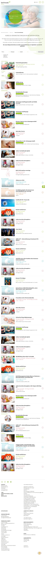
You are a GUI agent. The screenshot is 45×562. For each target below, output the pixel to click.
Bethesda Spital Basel (4, 32)
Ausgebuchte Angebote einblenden (5, 56)
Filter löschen (40, 51)
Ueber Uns (11, 32)
